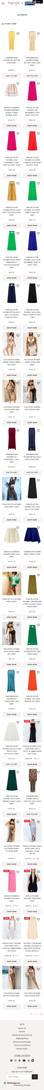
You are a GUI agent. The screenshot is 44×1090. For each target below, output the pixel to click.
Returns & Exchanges (22, 1042)
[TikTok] (29, 1060)
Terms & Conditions (22, 1045)
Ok (35, 1077)
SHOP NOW (11, 126)
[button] (5, 41)
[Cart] (41, 3)
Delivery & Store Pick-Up (22, 1035)
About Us (22, 1028)
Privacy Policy (22, 1049)
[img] (11, 1060)
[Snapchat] (33, 1060)
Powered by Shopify (22, 1085)
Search (22, 1031)
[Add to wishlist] (18, 34)
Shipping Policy (22, 1038)
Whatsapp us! (13, 1083)
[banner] (21, 3)
